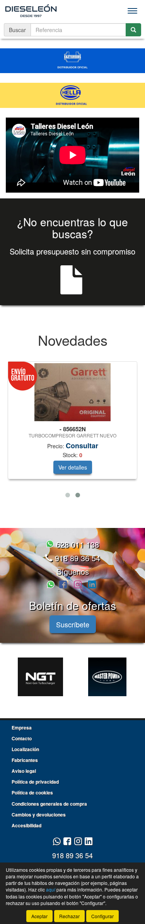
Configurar (102, 916)
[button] (68, 495)
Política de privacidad (35, 781)
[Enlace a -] (40, 677)
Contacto (22, 738)
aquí (50, 889)
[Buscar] (133, 29)
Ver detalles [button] (72, 467)
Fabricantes (25, 760)
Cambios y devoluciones (39, 814)
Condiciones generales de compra (49, 803)
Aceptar (39, 916)
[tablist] (72, 431)
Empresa (22, 727)
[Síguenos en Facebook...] (63, 585)
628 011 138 (76, 544)
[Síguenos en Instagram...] (78, 585)
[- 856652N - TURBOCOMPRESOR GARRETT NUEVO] (72, 392)
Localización (25, 749)
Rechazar (69, 916)
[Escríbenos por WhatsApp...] (52, 585)
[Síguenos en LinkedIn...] (92, 585)
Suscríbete (72, 624)
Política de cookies (32, 792)
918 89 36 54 (76, 558)
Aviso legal (24, 770)
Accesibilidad (26, 825)
